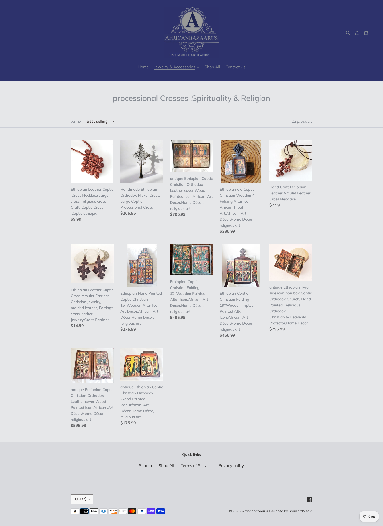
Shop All (166, 465)
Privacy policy (231, 465)
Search (145, 465)
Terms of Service (196, 465)
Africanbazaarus (255, 511)
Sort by (76, 121)
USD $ (81, 499)
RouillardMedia (300, 511)
